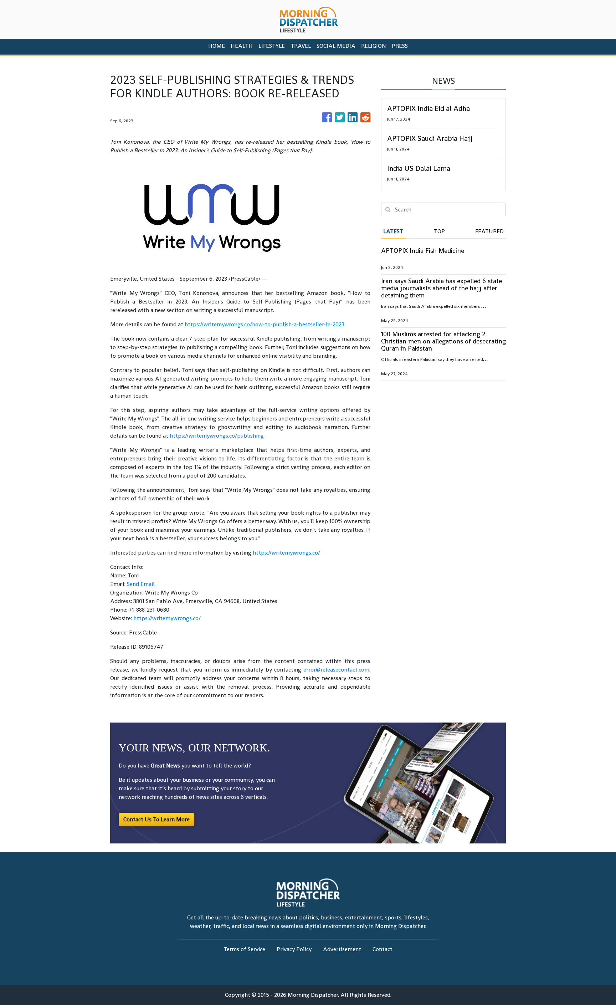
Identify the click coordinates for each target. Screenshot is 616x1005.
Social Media (336, 46)
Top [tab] (439, 231)
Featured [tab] (489, 231)
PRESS (400, 46)
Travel (301, 46)
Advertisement (342, 949)
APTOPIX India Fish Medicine (422, 250)
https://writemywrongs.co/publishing (217, 435)
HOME (216, 46)
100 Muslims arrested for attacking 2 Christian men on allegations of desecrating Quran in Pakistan (443, 341)
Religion (373, 46)
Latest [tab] (393, 231)
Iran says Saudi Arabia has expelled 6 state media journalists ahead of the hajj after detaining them (441, 288)
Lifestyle (271, 46)
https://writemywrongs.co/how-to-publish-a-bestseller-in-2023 (264, 324)
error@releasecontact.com (336, 669)
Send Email (141, 584)
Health (242, 46)
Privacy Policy (294, 949)
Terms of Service (244, 949)
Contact (382, 949)
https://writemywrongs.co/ (286, 552)
